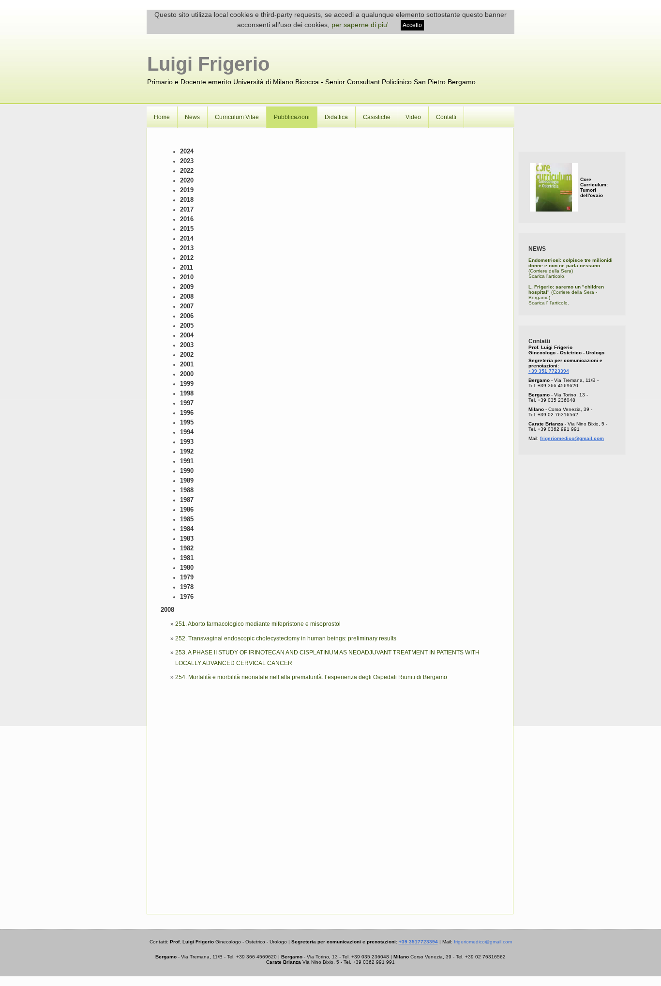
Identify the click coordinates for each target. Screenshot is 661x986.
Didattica (336, 117)
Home (162, 117)
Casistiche (377, 117)
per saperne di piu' (360, 25)
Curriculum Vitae (237, 117)
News (192, 117)
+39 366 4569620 (558, 385)
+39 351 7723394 (548, 371)
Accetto (412, 25)
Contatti (446, 117)
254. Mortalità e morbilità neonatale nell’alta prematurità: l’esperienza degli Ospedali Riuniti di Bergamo (311, 677)
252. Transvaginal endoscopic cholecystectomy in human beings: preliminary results (285, 638)
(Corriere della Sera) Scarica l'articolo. (570, 268)
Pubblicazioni (292, 117)
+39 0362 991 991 (559, 429)
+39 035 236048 (556, 400)
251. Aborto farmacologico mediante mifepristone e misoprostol (258, 624)
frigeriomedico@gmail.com (572, 438)
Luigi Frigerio (208, 64)
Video (413, 117)
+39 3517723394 (418, 941)
